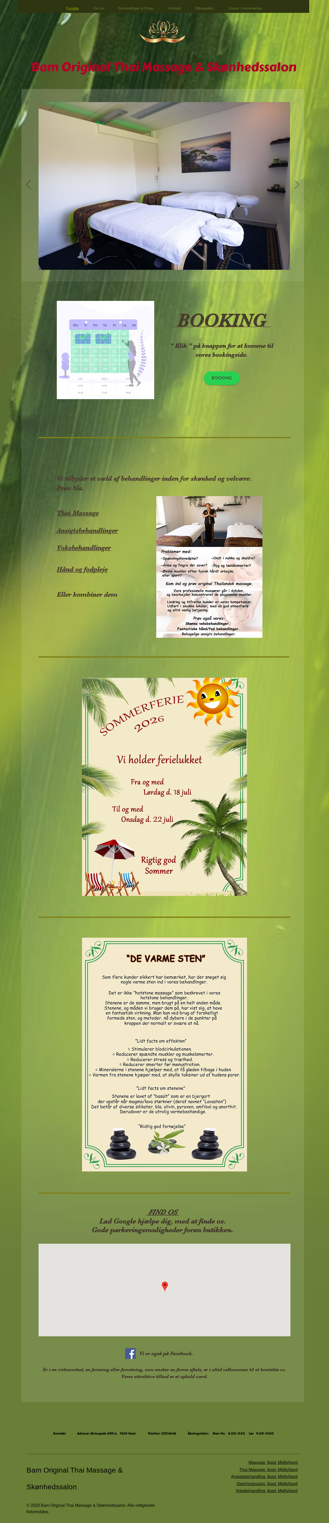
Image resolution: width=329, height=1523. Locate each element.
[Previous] (28, 185)
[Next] (297, 185)
